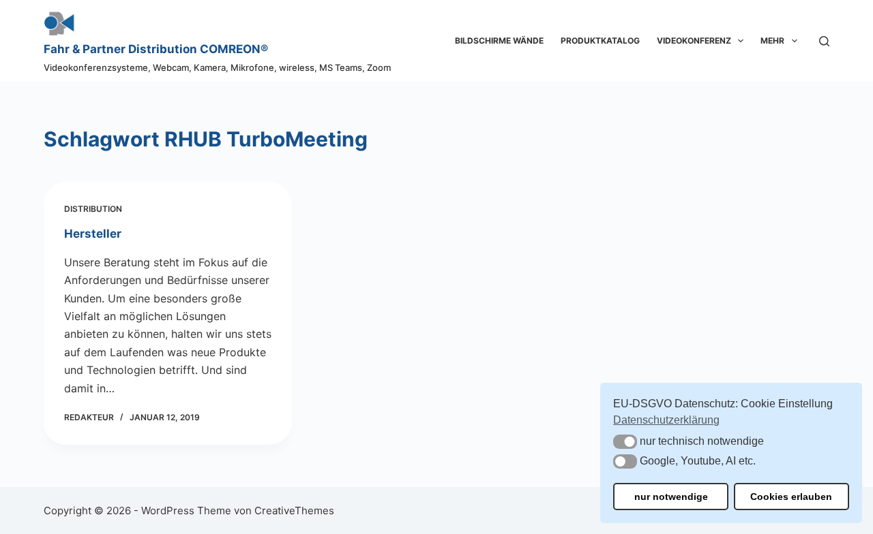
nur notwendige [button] (671, 496)
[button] (625, 442)
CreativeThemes (294, 510)
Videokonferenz (694, 40)
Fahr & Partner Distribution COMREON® (156, 49)
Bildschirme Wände (499, 40)
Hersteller (92, 233)
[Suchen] (824, 41)
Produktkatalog (600, 40)
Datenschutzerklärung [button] (666, 420)
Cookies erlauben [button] (791, 496)
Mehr (772, 40)
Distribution (93, 209)
